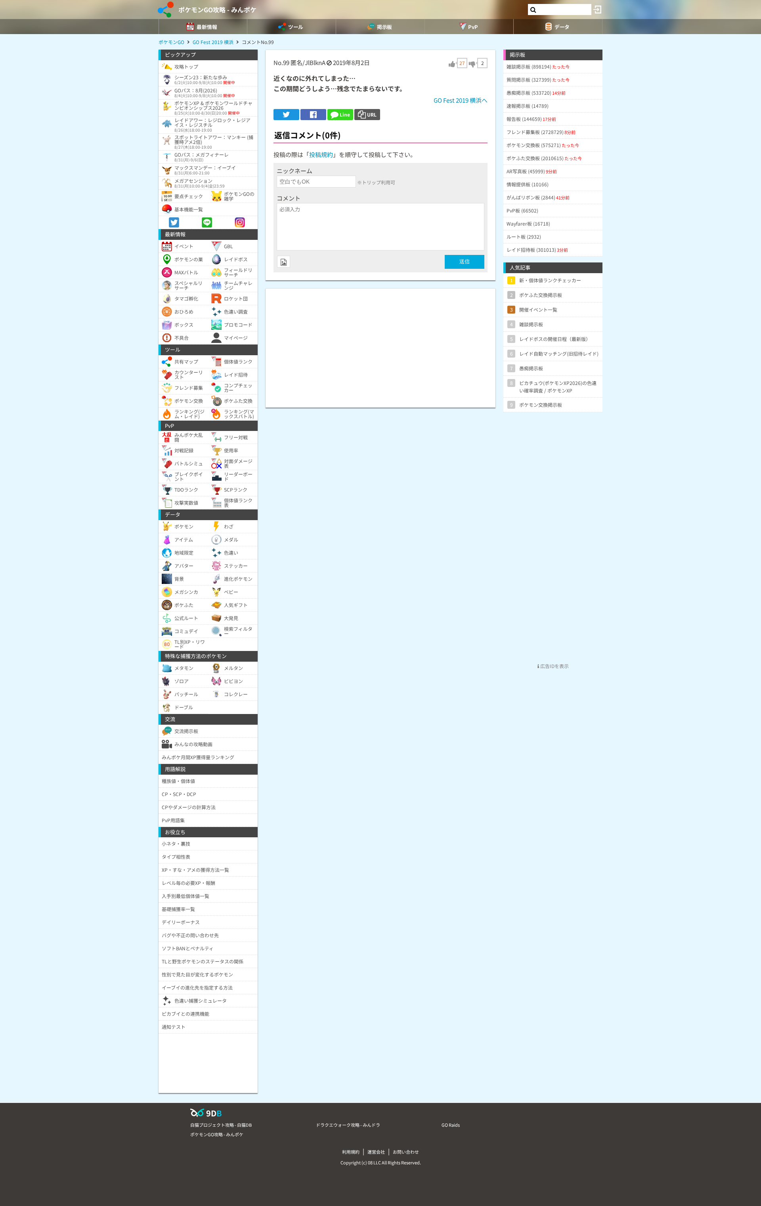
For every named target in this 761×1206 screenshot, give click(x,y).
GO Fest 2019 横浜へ (461, 100)
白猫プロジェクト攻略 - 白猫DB (221, 1125)
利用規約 (350, 1152)
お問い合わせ (406, 1152)
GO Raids (451, 1125)
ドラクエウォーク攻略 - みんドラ (348, 1125)
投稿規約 (321, 154)
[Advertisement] (380, 344)
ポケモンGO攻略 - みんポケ (217, 9)
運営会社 (376, 1152)
